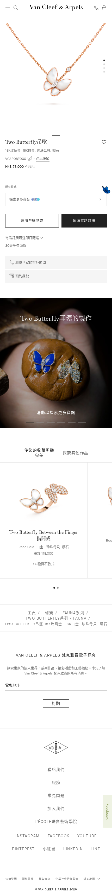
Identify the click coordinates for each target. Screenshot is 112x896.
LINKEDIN (73, 849)
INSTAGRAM (27, 836)
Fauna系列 (74, 612)
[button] (56, 74)
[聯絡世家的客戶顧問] (96, 7)
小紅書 (49, 849)
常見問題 (56, 795)
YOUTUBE (87, 836)
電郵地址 (12, 685)
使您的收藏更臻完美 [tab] (39, 453)
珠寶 (49, 612)
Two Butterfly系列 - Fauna (56, 618)
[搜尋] (15, 8)
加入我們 (56, 808)
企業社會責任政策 (66, 879)
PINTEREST (23, 849)
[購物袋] (104, 8)
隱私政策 (28, 879)
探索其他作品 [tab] (76, 453)
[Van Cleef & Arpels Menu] (7, 7)
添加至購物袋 (32, 220)
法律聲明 (11, 879)
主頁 (32, 612)
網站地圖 (90, 879)
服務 (56, 782)
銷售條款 (44, 879)
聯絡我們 (56, 769)
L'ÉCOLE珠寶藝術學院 (56, 821)
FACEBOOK (59, 836)
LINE (95, 849)
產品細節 (42, 158)
